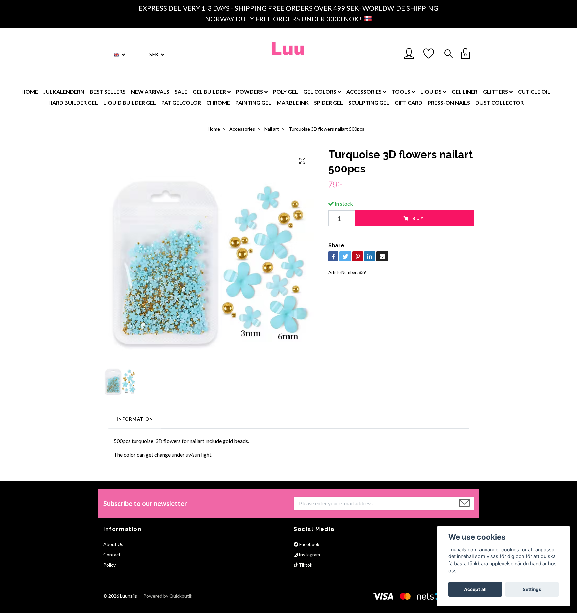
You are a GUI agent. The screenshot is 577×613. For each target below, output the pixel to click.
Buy (418, 218)
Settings (532, 589)
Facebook (308, 544)
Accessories (242, 129)
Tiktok (305, 565)
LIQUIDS (431, 91)
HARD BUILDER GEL (73, 102)
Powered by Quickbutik (167, 596)
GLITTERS (495, 91)
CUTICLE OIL (534, 91)
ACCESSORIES (364, 91)
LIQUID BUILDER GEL (129, 102)
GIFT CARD (408, 102)
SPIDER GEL (328, 102)
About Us (113, 544)
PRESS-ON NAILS (449, 102)
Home (214, 129)
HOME (29, 91)
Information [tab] (135, 419)
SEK (154, 54)
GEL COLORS (319, 91)
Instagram (309, 554)
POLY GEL (285, 91)
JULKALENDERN (63, 91)
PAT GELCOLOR (181, 102)
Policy (109, 565)
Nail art (271, 129)
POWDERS (249, 91)
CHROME (218, 102)
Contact (112, 554)
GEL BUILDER (209, 91)
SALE (181, 91)
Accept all (475, 589)
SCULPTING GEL (368, 102)
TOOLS (401, 91)
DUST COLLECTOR (499, 102)
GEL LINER (464, 91)
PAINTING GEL (253, 102)
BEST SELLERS (108, 91)
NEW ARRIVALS (150, 91)
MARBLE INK (293, 102)
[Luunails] (288, 54)
